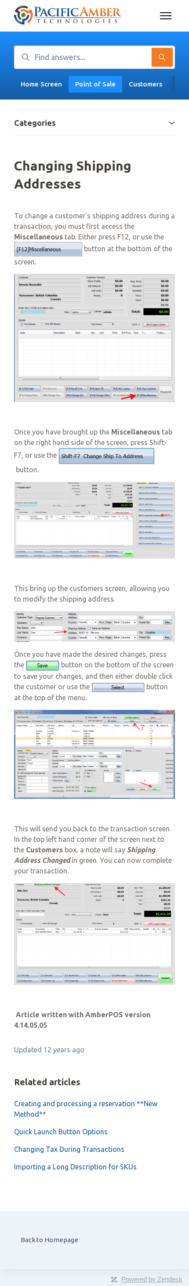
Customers (145, 84)
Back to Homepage (49, 1239)
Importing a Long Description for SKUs (75, 1167)
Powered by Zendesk (151, 1279)
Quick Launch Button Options (61, 1132)
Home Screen (41, 84)
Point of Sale (95, 84)
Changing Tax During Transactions (69, 1149)
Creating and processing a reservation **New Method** (85, 1109)
